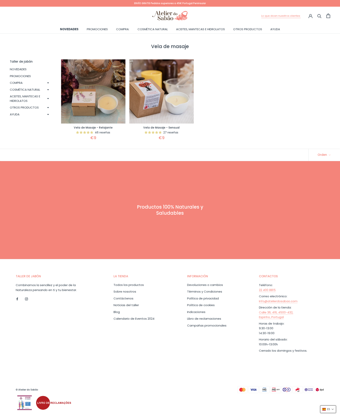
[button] (328, 409)
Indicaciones (196, 312)
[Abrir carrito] (328, 16)
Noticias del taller (126, 305)
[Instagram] (26, 298)
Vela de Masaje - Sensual (161, 128)
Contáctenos (123, 298)
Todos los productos (129, 285)
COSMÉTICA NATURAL (153, 29)
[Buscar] (319, 16)
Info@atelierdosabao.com (278, 301)
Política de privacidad (203, 298)
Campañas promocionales (206, 325)
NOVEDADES (69, 29)
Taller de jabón (21, 61)
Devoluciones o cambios (205, 285)
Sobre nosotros (125, 291)
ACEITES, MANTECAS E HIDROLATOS (200, 29)
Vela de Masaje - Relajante (93, 128)
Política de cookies (201, 305)
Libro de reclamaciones (204, 319)
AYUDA (275, 29)
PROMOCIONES (97, 29)
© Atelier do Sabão (27, 389)
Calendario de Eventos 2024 (134, 319)
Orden (323, 155)
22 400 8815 (267, 290)
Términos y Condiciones (204, 291)
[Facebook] (17, 298)
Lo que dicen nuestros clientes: (281, 16)
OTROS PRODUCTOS (247, 29)
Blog (117, 312)
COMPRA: (122, 29)
